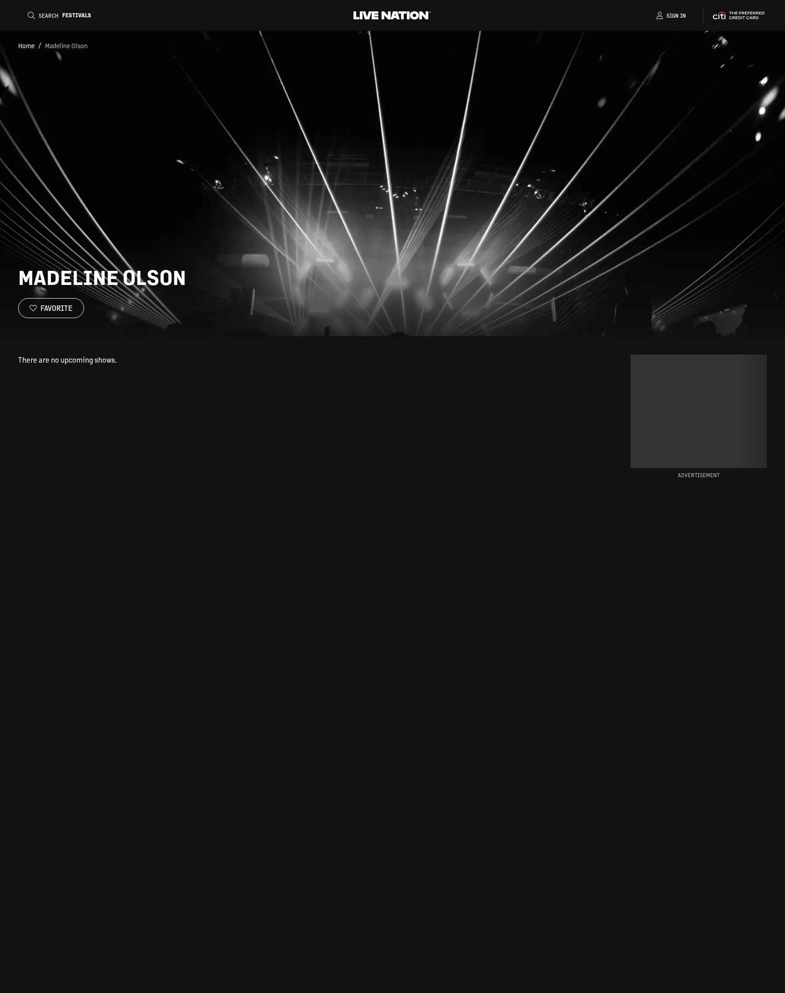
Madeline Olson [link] (66, 45)
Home (26, 45)
